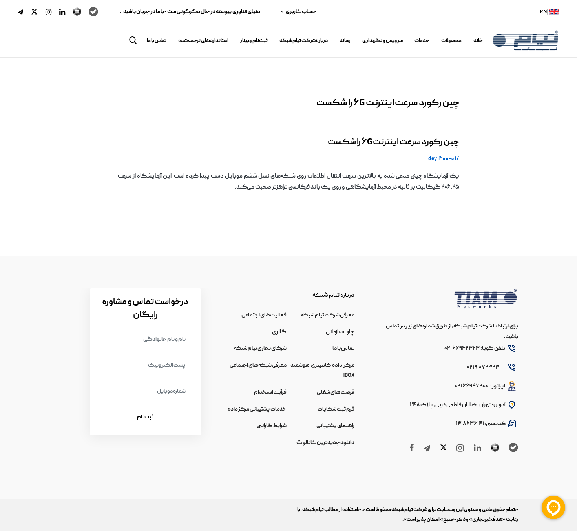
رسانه (345, 41)
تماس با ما (156, 41)
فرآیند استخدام (270, 392)
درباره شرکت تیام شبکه (303, 41)
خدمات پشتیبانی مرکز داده (257, 409)
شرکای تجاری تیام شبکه (260, 349)
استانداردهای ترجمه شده (203, 41)
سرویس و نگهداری (382, 41)
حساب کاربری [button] (300, 12)
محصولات (451, 41)
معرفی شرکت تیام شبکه (327, 315)
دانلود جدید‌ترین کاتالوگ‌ (325, 443)
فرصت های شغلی (335, 392)
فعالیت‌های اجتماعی (264, 315)
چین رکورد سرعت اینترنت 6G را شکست (393, 142)
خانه (478, 41)
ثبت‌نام (145, 417)
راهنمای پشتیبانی (335, 426)
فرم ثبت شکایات (336, 409)
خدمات (421, 41)
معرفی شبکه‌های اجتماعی (258, 365)
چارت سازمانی (340, 332)
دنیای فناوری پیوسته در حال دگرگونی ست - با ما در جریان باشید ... (189, 12)
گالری (279, 332)
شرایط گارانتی (272, 426)
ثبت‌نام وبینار (254, 41)
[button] (133, 40)
